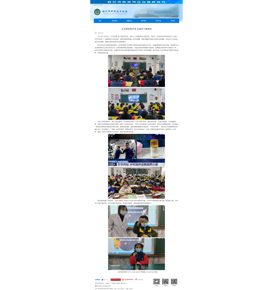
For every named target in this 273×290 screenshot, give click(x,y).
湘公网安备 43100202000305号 (104, 286)
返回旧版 (177, 5)
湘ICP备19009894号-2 (121, 283)
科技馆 (173, 21)
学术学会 (158, 21)
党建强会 (129, 21)
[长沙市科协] (128, 279)
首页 (100, 21)
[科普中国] (139, 279)
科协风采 (114, 21)
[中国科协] (105, 279)
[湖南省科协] (116, 279)
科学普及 (144, 21)
